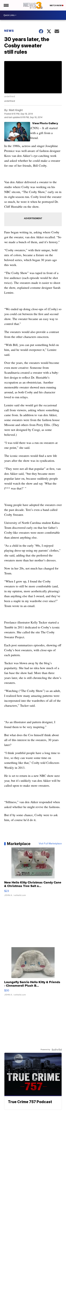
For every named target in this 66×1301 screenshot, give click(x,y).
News (9, 30)
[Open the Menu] (6, 5)
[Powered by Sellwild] (57, 1049)
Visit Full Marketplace (50, 843)
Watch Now (56, 5)
